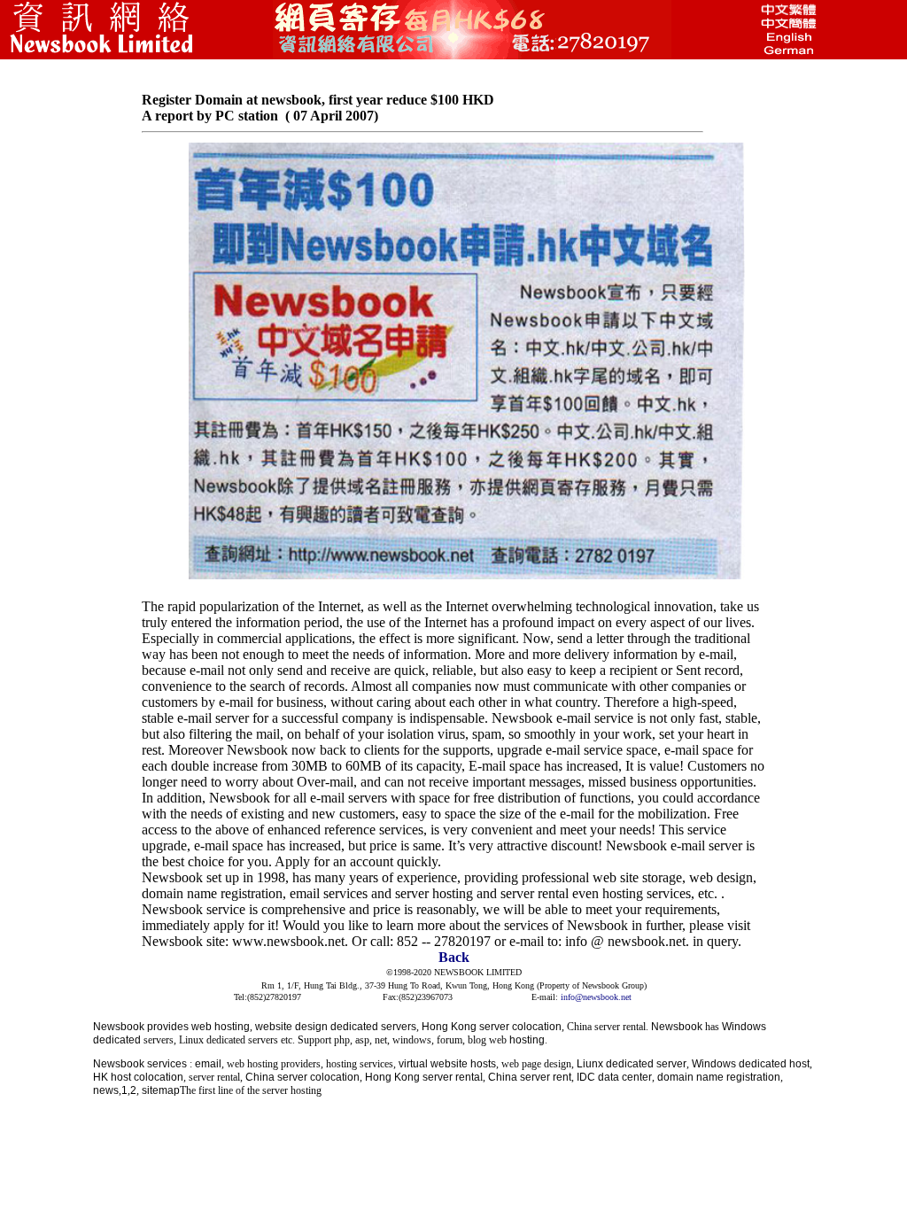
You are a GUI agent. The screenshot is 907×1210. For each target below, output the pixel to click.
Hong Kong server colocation (492, 1026)
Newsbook (118, 1026)
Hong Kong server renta (422, 1077)
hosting (527, 1040)
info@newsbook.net (596, 997)
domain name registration (718, 1077)
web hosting (220, 1026)
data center (625, 1077)
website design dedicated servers (335, 1026)
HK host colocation (138, 1077)
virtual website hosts (447, 1064)
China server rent (529, 1077)
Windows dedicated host (751, 1064)
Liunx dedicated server (631, 1064)
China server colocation (302, 1077)
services (167, 1064)
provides (168, 1026)
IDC (586, 1077)
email (208, 1064)
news (106, 1090)
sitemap (161, 1090)
